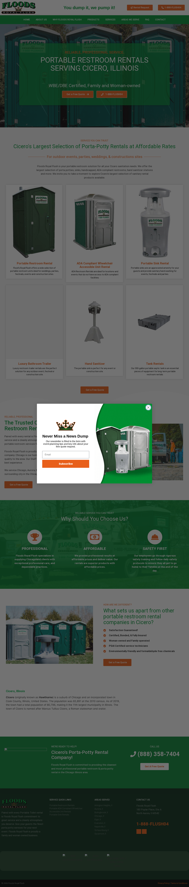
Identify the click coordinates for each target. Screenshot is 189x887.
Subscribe (66, 464)
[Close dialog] (148, 407)
